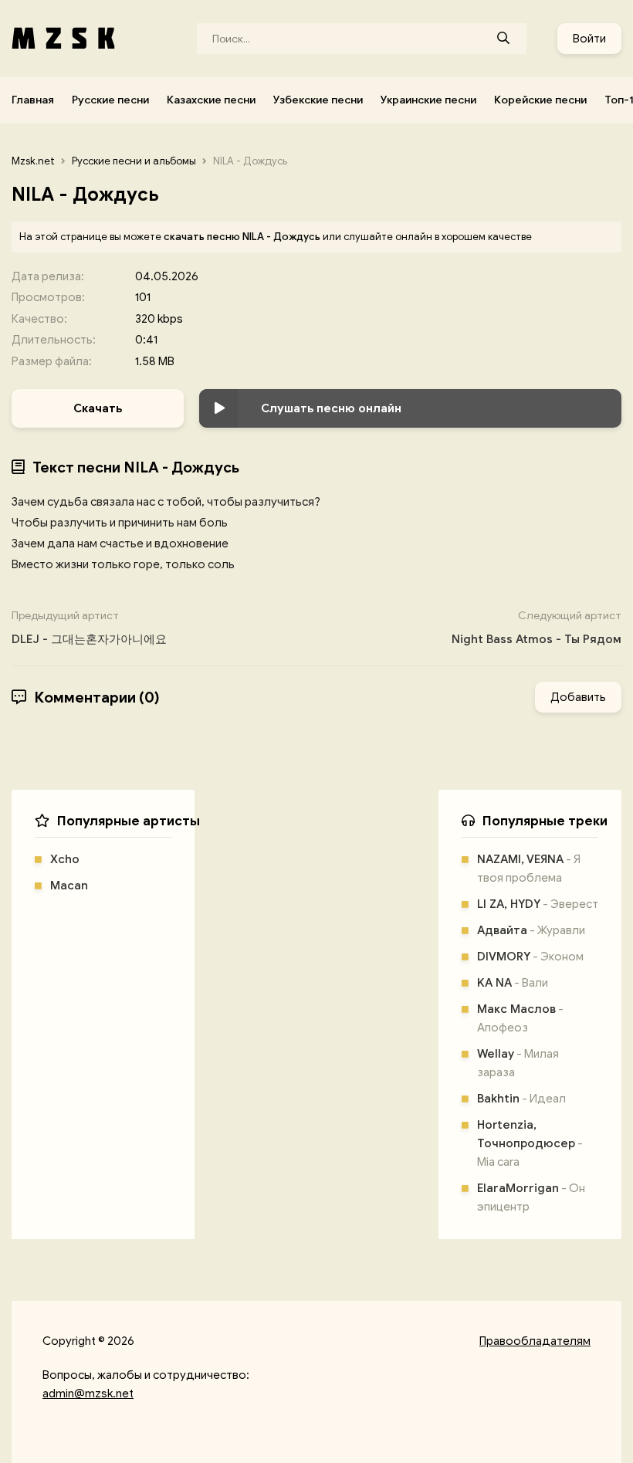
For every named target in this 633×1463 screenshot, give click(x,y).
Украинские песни (428, 100)
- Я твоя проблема (529, 868)
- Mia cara (530, 1143)
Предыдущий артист (89, 627)
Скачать (97, 408)
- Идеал (521, 1099)
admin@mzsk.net (88, 1393)
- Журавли (531, 930)
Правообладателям (535, 1341)
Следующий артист (536, 627)
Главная (33, 100)
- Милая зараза (518, 1063)
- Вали (512, 983)
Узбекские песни (318, 100)
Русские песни (110, 100)
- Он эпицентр (531, 1197)
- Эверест (537, 904)
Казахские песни (211, 100)
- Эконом (530, 956)
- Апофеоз (520, 1018)
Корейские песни (540, 100)
